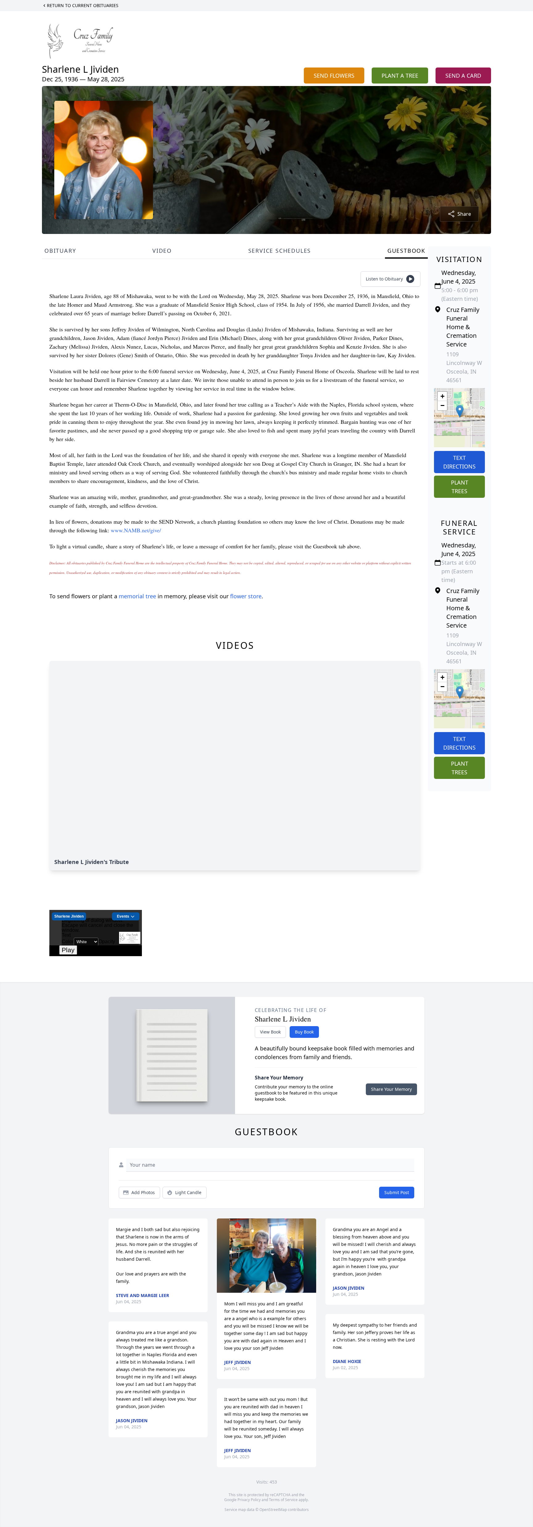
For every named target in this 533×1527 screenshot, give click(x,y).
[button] (460, 411)
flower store (246, 596)
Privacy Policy (249, 1499)
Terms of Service (283, 1499)
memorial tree (137, 596)
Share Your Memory (391, 1089)
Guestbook (406, 250)
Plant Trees (459, 487)
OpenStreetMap (273, 1509)
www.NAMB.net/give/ (136, 530)
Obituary (60, 250)
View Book (270, 1032)
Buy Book (304, 1032)
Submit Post (396, 1192)
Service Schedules (279, 250)
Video (162, 250)
